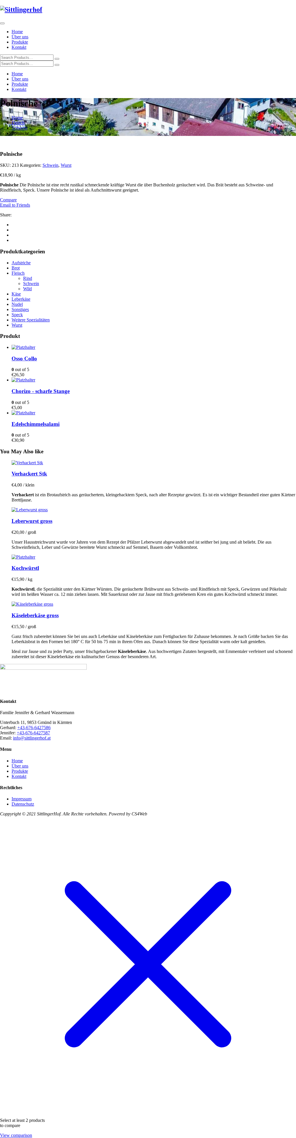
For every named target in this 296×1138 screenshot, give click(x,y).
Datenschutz (23, 804)
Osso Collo (24, 358)
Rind (27, 278)
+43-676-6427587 (33, 732)
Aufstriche (21, 262)
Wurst (66, 165)
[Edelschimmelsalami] (23, 412)
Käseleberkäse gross (35, 615)
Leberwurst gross (32, 521)
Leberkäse (21, 299)
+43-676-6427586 (34, 727)
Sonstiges (20, 309)
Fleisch (18, 122)
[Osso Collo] (23, 347)
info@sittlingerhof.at (32, 737)
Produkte (20, 42)
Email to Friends (15, 205)
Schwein (19, 128)
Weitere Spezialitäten (31, 319)
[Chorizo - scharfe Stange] (23, 379)
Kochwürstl (25, 568)
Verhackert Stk (29, 474)
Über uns (20, 36)
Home (17, 31)
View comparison (16, 1135)
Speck (17, 314)
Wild (27, 288)
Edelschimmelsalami (36, 424)
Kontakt (19, 47)
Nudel (17, 304)
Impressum (22, 798)
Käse (16, 293)
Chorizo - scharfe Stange (41, 391)
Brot (16, 267)
